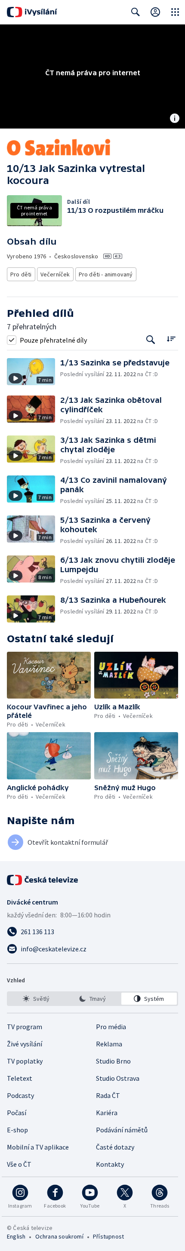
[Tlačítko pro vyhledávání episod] (151, 340)
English (16, 1236)
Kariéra (106, 1112)
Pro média (111, 1026)
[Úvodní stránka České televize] (43, 880)
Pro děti (21, 274)
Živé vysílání (24, 1043)
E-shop (17, 1129)
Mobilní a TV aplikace (38, 1147)
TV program (24, 1026)
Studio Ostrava (117, 1078)
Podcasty (20, 1095)
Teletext (19, 1078)
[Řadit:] (171, 339)
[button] (33, 371)
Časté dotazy (115, 1147)
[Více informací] (175, 119)
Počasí (16, 1112)
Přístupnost (108, 1236)
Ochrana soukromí (59, 1236)
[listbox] (92, 998)
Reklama (109, 1043)
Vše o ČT (19, 1164)
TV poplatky (25, 1061)
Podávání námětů (122, 1129)
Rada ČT (108, 1095)
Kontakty (110, 1164)
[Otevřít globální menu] (175, 12)
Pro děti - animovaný (106, 274)
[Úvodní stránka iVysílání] (32, 12)
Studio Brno (113, 1061)
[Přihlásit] (155, 12)
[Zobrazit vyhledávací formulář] (135, 12)
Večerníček (55, 274)
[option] (36, 999)
